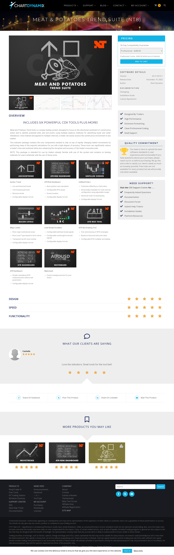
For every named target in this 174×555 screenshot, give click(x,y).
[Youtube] (131, 494)
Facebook (38, 492)
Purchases (38, 505)
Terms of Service (104, 546)
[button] (109, 65)
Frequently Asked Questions (138, 192)
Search (161, 486)
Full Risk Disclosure (70, 546)
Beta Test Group (69, 501)
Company (66, 486)
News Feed (39, 486)
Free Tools (13, 492)
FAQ (10, 505)
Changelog (124, 92)
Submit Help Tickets (134, 206)
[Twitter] (125, 494)
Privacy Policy (87, 546)
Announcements (41, 489)
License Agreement (128, 99)
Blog (103, 5)
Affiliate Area (68, 504)
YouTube (38, 498)
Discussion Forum (132, 201)
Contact (119, 5)
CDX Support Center (138, 187)
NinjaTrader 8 (15, 489)
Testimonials (68, 498)
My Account (139, 5)
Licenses (37, 511)
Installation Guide (127, 95)
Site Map (66, 510)
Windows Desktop (17, 498)
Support (88, 5)
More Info (138, 550)
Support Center (17, 501)
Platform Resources (134, 216)
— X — (37, 495)
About (65, 489)
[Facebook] (118, 494)
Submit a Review (69, 495)
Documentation (132, 197)
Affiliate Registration (71, 507)
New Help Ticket (16, 508)
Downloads (39, 508)
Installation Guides (133, 211)
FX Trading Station (17, 495)
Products (70, 5)
